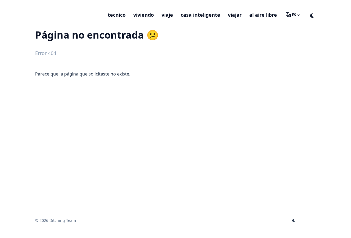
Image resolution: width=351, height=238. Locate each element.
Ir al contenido (56, 5)
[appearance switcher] (312, 15)
